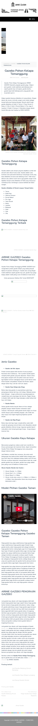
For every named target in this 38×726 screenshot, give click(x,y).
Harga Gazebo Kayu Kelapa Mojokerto (29, 694)
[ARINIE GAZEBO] (19, 4)
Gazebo (11, 687)
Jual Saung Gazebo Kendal (20, 680)
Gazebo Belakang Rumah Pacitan (8, 694)
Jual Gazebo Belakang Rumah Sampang (21, 669)
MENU (33, 19)
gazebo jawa (4, 628)
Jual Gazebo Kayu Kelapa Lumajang (23, 675)
